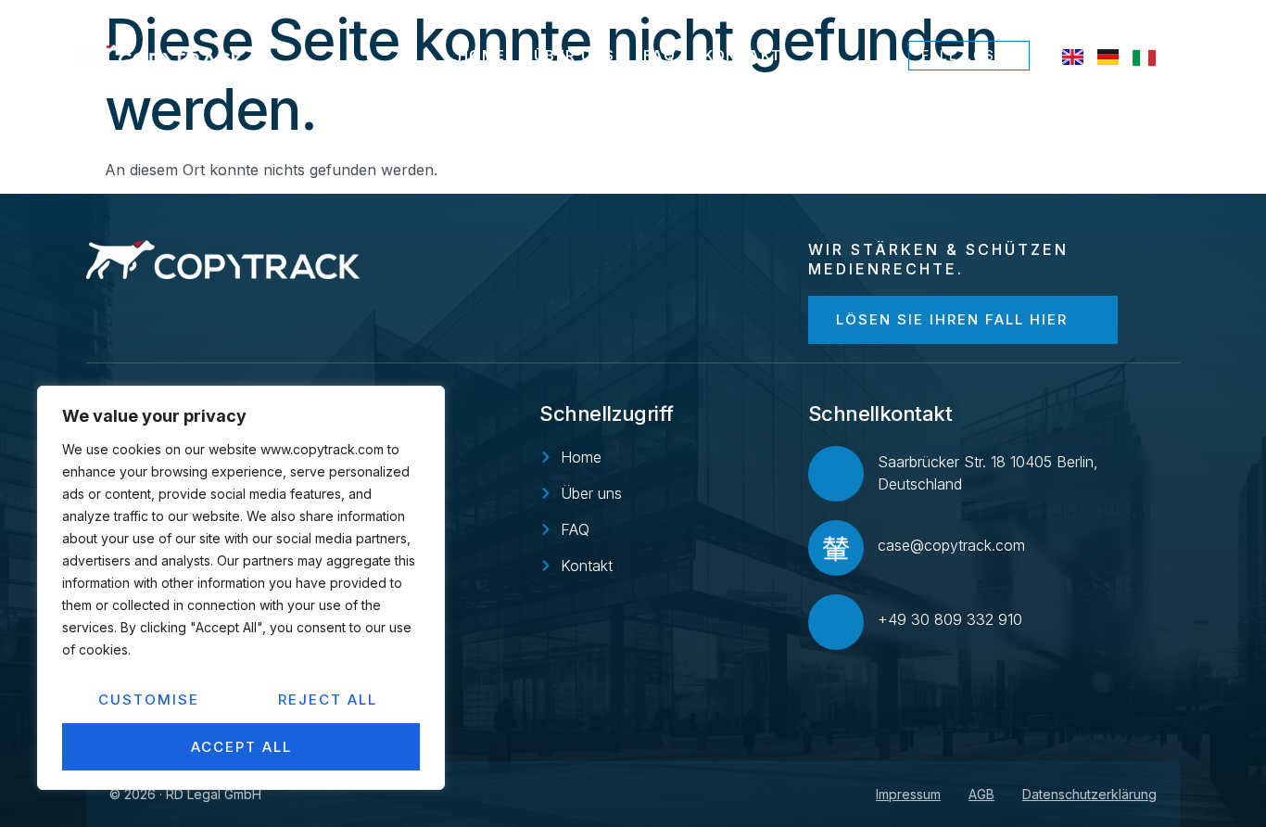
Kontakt (743, 55)
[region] (241, 588)
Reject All (327, 699)
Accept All (241, 747)
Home (482, 55)
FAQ (660, 55)
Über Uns (574, 55)
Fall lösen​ (969, 55)
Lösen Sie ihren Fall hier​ (952, 319)
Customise (148, 699)
